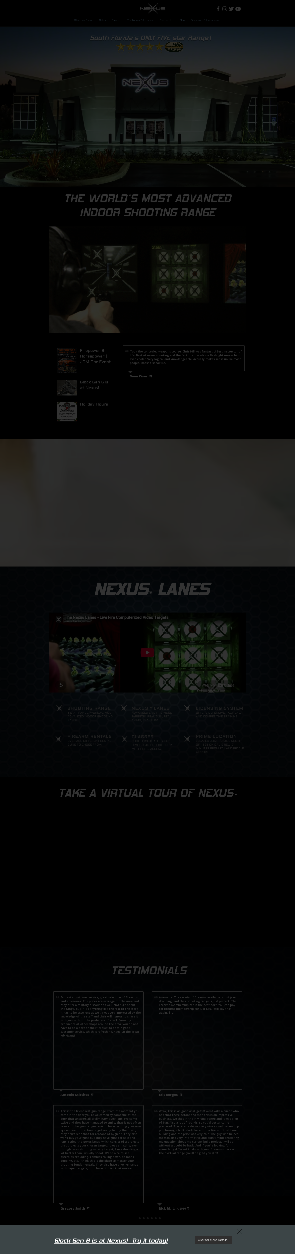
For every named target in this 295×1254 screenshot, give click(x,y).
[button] (239, 1231)
